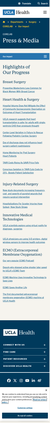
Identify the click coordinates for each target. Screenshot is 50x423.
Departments (17, 21)
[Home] (4, 21)
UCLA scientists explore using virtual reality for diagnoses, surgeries (25, 227)
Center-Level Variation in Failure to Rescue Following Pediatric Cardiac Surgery (23, 134)
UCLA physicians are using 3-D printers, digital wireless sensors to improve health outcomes (25, 240)
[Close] (46, 390)
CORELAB (8, 26)
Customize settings (25, 408)
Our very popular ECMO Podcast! (18, 260)
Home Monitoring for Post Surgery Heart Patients (19, 154)
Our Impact (23, 26)
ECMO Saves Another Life (15, 287)
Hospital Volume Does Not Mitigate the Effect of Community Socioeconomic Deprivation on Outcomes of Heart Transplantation (24, 109)
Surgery (32, 21)
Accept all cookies (25, 415)
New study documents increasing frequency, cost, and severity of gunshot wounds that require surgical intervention (24, 193)
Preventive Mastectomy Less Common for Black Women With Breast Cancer (22, 90)
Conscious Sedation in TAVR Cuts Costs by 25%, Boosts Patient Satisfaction (23, 171)
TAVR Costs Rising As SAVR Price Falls (21, 162)
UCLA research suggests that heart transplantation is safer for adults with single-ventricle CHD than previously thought (24, 122)
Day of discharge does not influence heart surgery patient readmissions (22, 144)
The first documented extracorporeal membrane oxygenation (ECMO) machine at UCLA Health (23, 297)
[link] (9, 380)
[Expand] (45, 345)
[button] (24, 3)
